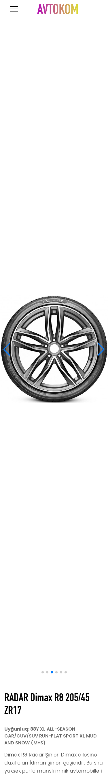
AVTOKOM (58, 11)
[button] (7, 349)
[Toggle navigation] (14, 8)
